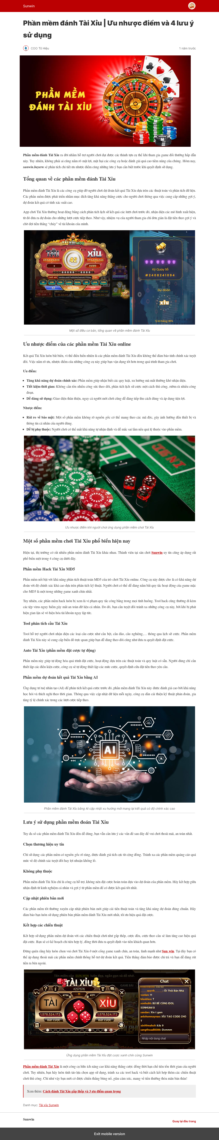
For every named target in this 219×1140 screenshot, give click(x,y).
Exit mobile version (109, 1134)
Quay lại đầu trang (184, 1121)
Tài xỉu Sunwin (49, 1105)
